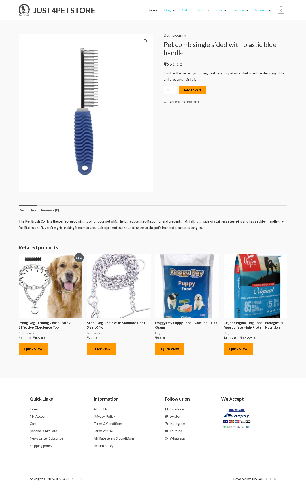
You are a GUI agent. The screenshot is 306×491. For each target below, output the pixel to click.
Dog (167, 35)
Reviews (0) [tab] (50, 210)
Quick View (33, 349)
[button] (146, 41)
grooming (179, 35)
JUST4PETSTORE (64, 10)
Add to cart (193, 90)
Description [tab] (28, 210)
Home (153, 10)
